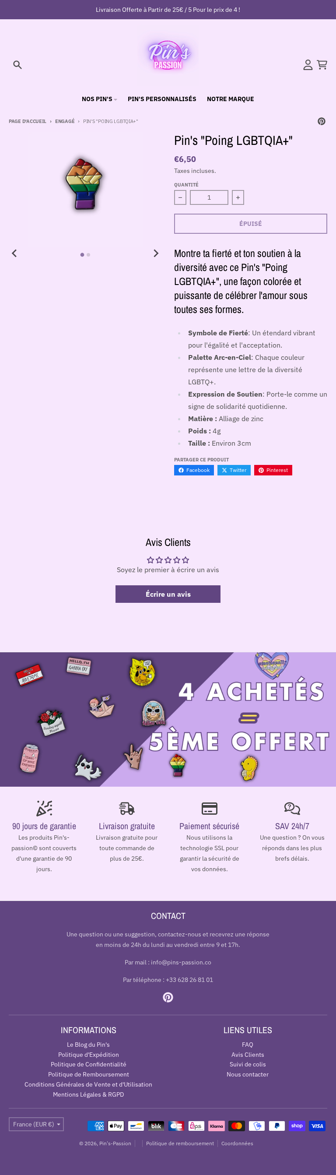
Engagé (64, 121)
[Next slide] (156, 253)
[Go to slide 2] (88, 255)
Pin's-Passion (115, 1143)
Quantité (186, 185)
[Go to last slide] (15, 253)
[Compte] (308, 65)
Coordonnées (237, 1143)
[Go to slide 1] (82, 255)
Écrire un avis (168, 594)
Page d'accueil (27, 121)
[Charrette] (322, 65)
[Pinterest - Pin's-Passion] (321, 121)
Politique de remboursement (180, 1143)
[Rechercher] (17, 65)
